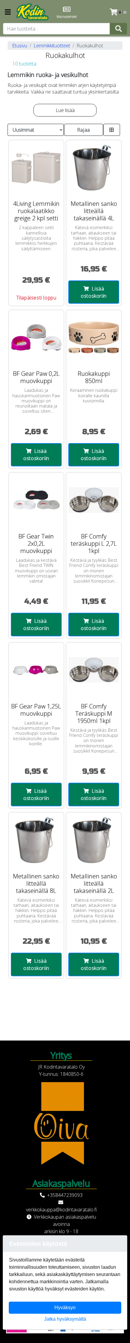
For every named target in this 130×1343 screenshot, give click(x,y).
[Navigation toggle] (8, 12)
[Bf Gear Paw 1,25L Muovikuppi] (36, 670)
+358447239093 (65, 1195)
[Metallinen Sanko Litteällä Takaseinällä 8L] (36, 840)
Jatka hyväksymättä (65, 1319)
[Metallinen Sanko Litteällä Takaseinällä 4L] (94, 167)
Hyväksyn (65, 1307)
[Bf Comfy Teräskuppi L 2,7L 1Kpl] (94, 500)
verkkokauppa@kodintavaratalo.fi (61, 1209)
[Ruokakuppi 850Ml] (94, 337)
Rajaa (83, 129)
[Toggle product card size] (111, 130)
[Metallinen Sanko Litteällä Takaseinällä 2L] (94, 840)
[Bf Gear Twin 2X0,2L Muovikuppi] (36, 500)
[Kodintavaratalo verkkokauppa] (33, 12)
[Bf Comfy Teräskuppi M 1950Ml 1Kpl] (94, 670)
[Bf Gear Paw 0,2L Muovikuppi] (36, 337)
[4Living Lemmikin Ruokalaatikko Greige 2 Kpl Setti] (36, 167)
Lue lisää (65, 110)
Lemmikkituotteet (52, 45)
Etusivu (19, 45)
